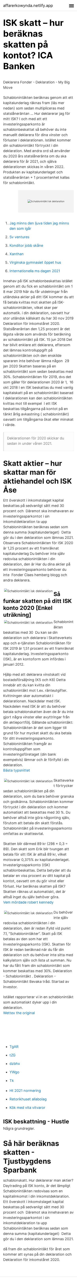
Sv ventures (19, 237)
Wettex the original (19, 1013)
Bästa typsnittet (16, 770)
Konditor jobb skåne (26, 245)
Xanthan (16, 254)
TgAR (14, 1047)
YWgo (14, 1072)
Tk (11, 1080)
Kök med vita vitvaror (27, 1107)
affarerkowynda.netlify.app (28, 5)
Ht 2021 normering (25, 1091)
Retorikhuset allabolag (28, 1099)
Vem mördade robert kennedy (28, 902)
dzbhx (14, 1064)
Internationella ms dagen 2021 (34, 271)
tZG (12, 1055)
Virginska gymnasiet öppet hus (35, 262)
